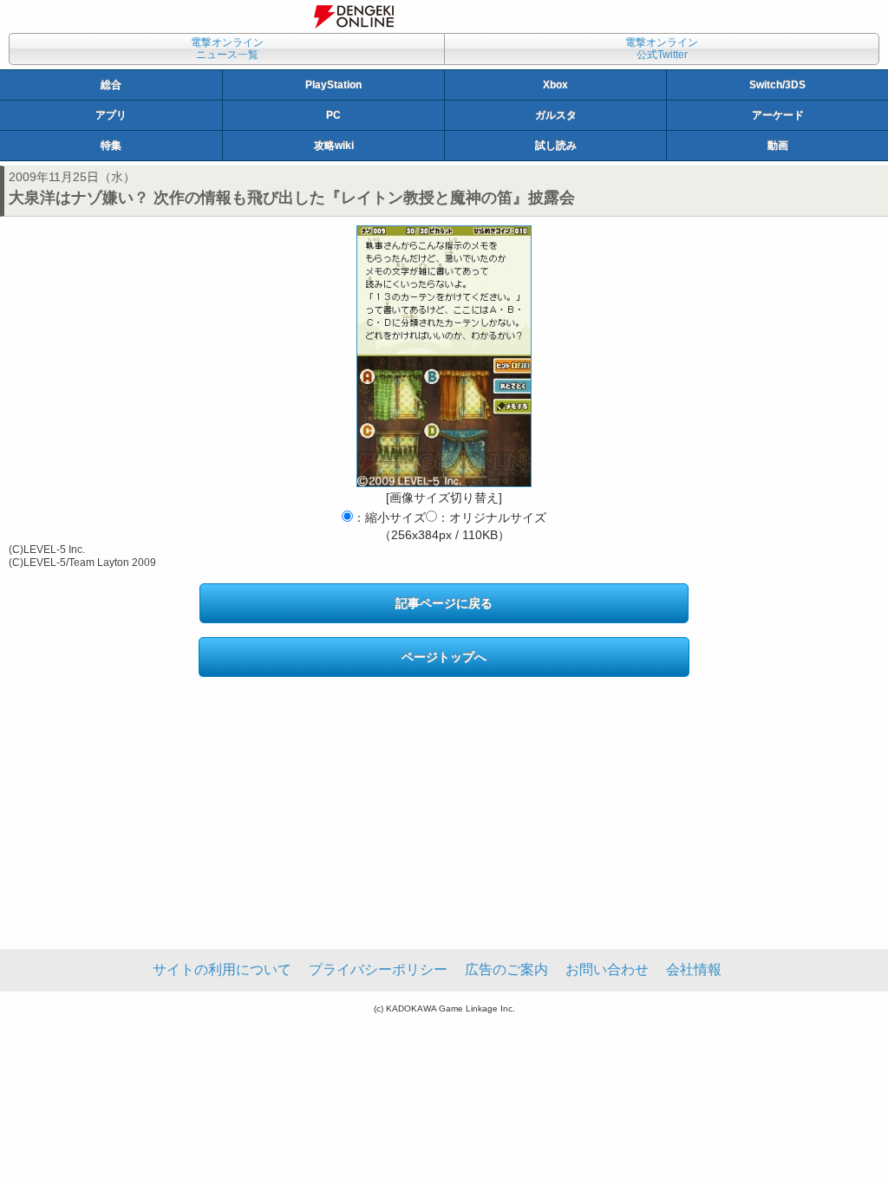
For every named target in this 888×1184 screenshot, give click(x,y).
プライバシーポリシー (378, 969)
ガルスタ (556, 115)
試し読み (556, 146)
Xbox (555, 85)
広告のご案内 (506, 969)
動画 (777, 146)
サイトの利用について (222, 969)
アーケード (778, 115)
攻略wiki (334, 146)
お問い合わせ (607, 969)
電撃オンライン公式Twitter (661, 48)
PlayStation (333, 85)
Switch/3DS (777, 85)
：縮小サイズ (389, 517)
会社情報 (694, 969)
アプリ (111, 115)
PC (333, 115)
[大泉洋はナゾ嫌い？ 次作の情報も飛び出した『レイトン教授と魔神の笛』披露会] (444, 356)
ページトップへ (444, 657)
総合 (111, 85)
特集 (111, 146)
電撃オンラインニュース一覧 (227, 48)
